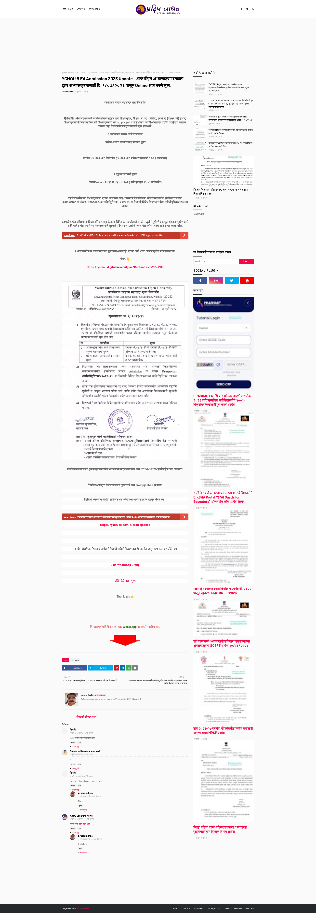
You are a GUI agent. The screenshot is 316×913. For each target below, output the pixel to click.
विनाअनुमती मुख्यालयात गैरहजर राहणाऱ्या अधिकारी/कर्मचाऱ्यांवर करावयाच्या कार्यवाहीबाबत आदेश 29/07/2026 (230, 118)
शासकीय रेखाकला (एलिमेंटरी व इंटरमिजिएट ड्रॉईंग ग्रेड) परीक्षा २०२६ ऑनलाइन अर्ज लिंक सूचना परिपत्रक (124, 516)
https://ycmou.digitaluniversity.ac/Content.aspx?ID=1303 (125, 267)
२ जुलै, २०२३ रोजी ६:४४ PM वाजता (89, 796)
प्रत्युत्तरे (75, 746)
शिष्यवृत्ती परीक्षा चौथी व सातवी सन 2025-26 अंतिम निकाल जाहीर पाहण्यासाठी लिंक (230, 145)
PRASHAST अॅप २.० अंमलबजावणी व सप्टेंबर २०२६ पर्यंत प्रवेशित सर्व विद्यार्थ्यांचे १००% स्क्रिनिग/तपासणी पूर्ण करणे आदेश (222, 400)
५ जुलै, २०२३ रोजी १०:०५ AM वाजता (82, 819)
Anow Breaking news (81, 815)
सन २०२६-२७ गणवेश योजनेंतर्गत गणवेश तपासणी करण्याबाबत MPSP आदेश (223, 730)
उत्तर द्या (73, 742)
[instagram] (252, 9)
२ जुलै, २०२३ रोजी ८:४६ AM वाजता (81, 754)
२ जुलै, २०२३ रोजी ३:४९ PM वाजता (81, 776)
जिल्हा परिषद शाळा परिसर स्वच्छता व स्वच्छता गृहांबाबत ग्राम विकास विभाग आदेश (220, 191)
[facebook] (241, 9)
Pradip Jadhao (83, 908)
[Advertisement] (158, 43)
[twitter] (247, 9)
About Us (81, 9)
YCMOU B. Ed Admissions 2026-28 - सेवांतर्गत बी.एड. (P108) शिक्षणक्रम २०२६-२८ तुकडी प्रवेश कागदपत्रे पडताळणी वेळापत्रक (231, 103)
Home (70, 9)
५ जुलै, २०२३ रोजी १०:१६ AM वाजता (90, 839)
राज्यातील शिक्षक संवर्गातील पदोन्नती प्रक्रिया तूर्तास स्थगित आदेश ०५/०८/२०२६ (231, 131)
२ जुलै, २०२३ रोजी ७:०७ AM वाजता (81, 733)
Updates (73, 72)
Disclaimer (249, 908)
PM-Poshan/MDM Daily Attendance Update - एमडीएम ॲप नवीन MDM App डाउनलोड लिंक (120, 235)
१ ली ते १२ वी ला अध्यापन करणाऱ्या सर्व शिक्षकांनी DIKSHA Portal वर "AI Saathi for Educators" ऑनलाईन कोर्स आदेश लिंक (222, 497)
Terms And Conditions (233, 908)
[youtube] (247, 280)
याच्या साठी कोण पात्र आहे (80, 824)
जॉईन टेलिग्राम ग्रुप (125, 581)
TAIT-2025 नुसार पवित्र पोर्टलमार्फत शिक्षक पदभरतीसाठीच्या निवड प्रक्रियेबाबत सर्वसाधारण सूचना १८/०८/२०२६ (229, 87)
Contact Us (94, 9)
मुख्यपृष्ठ (64, 72)
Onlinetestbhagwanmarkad (85, 751)
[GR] (223, 171)
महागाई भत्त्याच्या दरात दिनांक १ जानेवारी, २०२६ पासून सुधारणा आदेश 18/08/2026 (222, 590)
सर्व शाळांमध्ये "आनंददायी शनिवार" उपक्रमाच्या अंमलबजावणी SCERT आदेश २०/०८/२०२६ (221, 643)
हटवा (79, 742)
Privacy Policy (214, 908)
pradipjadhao (68, 91)
